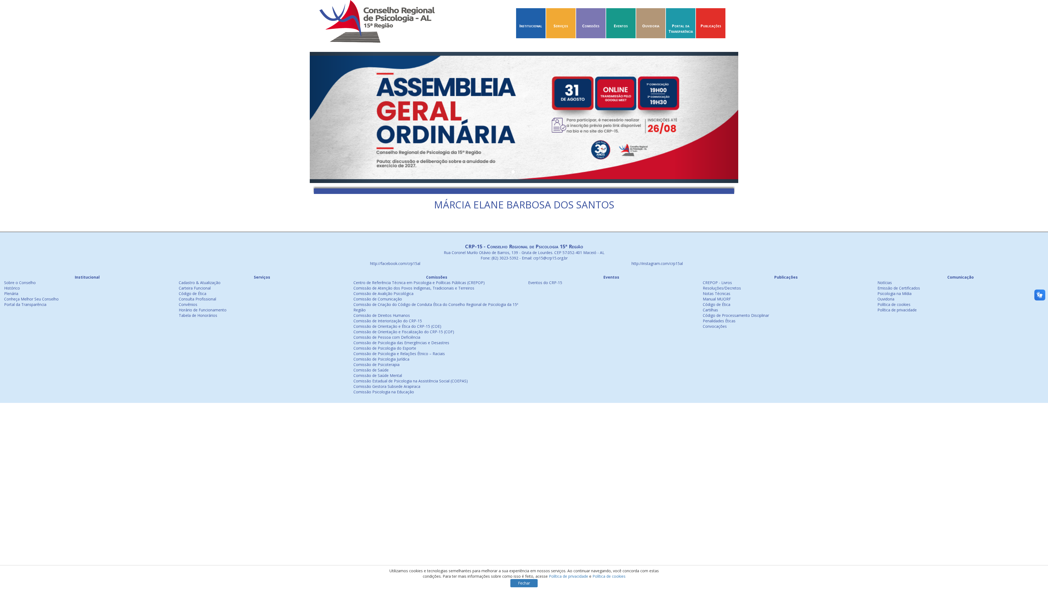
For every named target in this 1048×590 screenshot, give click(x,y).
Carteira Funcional (195, 288)
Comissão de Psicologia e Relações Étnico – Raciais (399, 353)
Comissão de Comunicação (377, 299)
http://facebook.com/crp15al (394, 263)
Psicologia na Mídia (894, 293)
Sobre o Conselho (20, 282)
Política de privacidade (897, 309)
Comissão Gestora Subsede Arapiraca (386, 386)
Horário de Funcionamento (203, 309)
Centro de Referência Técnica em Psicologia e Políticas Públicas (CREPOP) (419, 282)
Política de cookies (893, 304)
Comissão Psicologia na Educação (383, 391)
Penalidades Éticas (719, 320)
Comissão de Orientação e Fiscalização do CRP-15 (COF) (403, 331)
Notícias (884, 282)
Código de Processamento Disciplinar (736, 315)
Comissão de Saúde (371, 370)
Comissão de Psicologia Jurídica (381, 359)
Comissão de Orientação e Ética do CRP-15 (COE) (397, 326)
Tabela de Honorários (198, 315)
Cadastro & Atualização (200, 282)
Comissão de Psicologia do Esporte (384, 348)
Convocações (715, 326)
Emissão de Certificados (898, 288)
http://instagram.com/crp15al (656, 263)
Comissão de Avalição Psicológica (383, 293)
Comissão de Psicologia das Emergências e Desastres (401, 342)
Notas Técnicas (716, 293)
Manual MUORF (717, 299)
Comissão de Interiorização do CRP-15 (387, 320)
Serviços (560, 25)
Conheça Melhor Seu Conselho (31, 299)
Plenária (11, 293)
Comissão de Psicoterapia (376, 364)
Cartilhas (710, 309)
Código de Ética (192, 293)
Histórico (12, 288)
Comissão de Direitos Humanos (381, 315)
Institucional (530, 25)
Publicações (711, 25)
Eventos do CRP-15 (545, 282)
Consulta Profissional (197, 299)
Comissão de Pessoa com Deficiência (386, 337)
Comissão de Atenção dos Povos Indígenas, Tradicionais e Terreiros (413, 288)
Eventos (621, 25)
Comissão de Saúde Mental (377, 375)
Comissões (590, 25)
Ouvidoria (650, 25)
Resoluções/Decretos (722, 288)
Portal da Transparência (680, 28)
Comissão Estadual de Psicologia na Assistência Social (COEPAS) (410, 381)
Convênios (188, 304)
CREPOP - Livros (717, 282)
